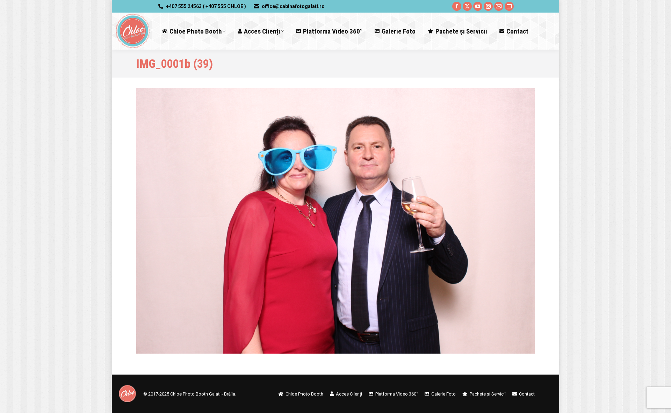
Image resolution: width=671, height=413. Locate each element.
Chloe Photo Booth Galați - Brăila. (203, 394)
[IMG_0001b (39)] (335, 221)
